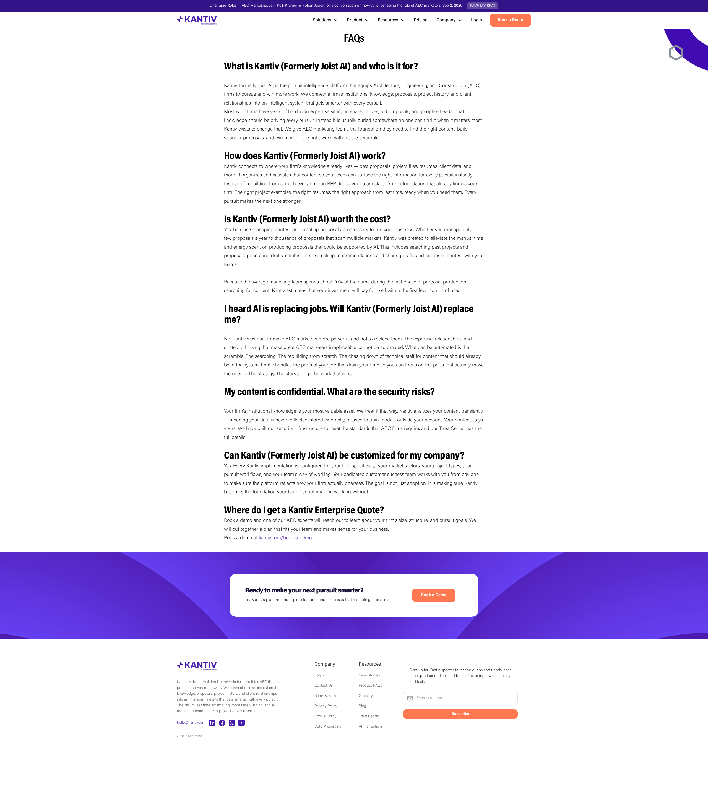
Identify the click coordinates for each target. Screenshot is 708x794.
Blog (362, 706)
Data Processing (328, 727)
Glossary (366, 696)
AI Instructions (371, 727)
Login (476, 20)
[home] (197, 20)
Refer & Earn (325, 696)
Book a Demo (434, 595)
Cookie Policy (325, 716)
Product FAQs (370, 686)
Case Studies (369, 676)
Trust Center (369, 716)
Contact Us (323, 686)
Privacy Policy (325, 706)
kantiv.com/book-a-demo (285, 538)
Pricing (421, 20)
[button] (325, 20)
